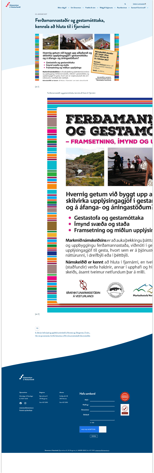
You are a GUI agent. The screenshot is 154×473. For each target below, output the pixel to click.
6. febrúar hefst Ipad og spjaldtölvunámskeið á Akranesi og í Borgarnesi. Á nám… (62, 332)
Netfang (86, 405)
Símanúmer (85, 410)
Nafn (87, 400)
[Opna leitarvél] (125, 4)
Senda (94, 436)
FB (37, 328)
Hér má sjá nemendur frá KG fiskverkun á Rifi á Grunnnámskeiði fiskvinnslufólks (62, 336)
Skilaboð (86, 415)
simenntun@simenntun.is (26, 408)
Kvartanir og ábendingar (25, 410)
